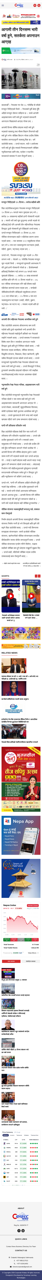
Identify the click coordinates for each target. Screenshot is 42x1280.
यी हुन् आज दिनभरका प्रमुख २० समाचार (14, 980)
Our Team (32, 1246)
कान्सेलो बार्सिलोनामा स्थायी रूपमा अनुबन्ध (15, 699)
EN (35, 5)
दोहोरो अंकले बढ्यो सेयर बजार (12, 563)
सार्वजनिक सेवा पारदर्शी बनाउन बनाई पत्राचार (16, 995)
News (14, 1246)
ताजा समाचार (11, 961)
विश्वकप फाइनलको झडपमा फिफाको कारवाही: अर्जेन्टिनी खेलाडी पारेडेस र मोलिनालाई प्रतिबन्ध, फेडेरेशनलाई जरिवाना (16, 1013)
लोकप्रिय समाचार (30, 961)
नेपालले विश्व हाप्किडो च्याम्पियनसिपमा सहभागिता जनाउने (20, 742)
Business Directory (22, 1246)
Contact (8, 1246)
